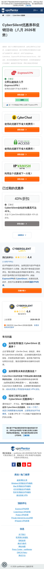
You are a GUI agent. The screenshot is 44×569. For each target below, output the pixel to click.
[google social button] (24, 465)
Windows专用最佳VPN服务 (22, 483)
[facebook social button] (14, 465)
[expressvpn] (22, 87)
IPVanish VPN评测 (22, 521)
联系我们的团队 (22, 537)
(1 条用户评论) (7, 262)
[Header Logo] (9, 10)
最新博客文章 (22, 480)
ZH (34, 10)
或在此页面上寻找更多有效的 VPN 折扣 (22, 389)
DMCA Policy (22, 552)
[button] (4, 565)
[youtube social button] (29, 465)
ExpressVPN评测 (22, 509)
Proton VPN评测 (22, 515)
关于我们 (22, 534)
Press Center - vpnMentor (22, 549)
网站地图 (22, 546)
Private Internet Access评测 (22, 518)
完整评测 (21, 291)
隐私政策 (22, 540)
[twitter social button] (19, 465)
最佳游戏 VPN (22, 495)
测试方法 (22, 555)
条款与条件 (22, 543)
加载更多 (21, 235)
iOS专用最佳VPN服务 (22, 489)
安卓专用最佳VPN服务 (22, 492)
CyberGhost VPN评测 (22, 512)
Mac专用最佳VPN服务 (22, 486)
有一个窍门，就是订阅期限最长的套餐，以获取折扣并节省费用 (21, 410)
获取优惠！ (21, 95)
